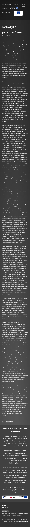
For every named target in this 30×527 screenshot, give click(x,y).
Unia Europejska (6, 12)
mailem (20, 515)
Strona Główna (6, 4)
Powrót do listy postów (7, 421)
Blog (23, 4)
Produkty (16, 4)
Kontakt (4, 8)
